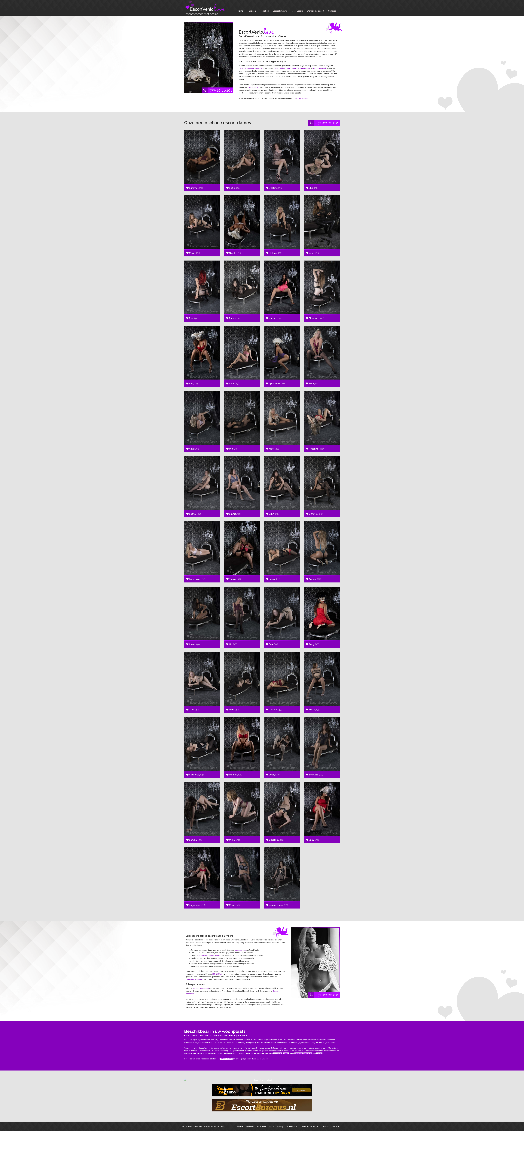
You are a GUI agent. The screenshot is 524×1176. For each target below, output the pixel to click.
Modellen (264, 11)
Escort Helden (279, 68)
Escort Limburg (280, 11)
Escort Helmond (319, 68)
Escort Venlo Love (189, 1126)
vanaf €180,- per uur (201, 988)
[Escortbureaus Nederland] (262, 1105)
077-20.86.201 (220, 90)
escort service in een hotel (208, 956)
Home (240, 11)
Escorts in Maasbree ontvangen (251, 68)
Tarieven (251, 11)
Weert (286, 1053)
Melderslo (308, 1053)
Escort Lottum (291, 68)
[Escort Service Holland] (262, 1080)
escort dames (240, 950)
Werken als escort (315, 11)
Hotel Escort (297, 11)
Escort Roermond (303, 68)
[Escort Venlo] (204, 8)
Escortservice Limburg (194, 979)
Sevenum (298, 1053)
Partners (336, 1126)
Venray (319, 1053)
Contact (332, 11)
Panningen (278, 1053)
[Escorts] (262, 1090)
